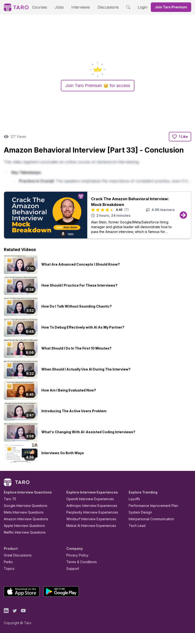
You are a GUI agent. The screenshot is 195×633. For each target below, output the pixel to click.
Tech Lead (137, 526)
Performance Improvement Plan (153, 506)
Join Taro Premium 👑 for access (97, 85)
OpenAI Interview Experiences (90, 499)
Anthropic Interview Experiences (91, 506)
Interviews (80, 7)
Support (72, 568)
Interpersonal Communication (151, 519)
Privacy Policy (77, 555)
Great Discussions (18, 555)
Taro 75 (10, 499)
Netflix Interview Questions (25, 532)
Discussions (108, 7)
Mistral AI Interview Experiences (91, 526)
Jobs (59, 7)
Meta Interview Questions (24, 512)
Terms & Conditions (81, 562)
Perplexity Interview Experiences (92, 512)
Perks (8, 562)
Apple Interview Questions (24, 526)
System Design (140, 512)
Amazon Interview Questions (26, 519)
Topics (9, 568)
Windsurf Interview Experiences (91, 519)
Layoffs (134, 499)
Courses (39, 7)
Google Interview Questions (25, 506)
